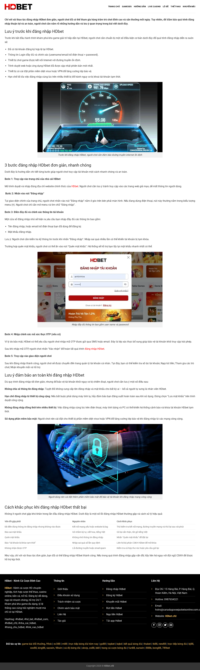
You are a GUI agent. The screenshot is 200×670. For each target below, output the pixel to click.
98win (58, 647)
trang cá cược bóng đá (114, 647)
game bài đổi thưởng (33, 643)
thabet (147, 643)
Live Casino (154, 6)
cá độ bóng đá (72, 647)
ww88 (33, 647)
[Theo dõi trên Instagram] (159, 625)
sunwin (140, 647)
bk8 (98, 647)
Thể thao (176, 6)
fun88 (131, 647)
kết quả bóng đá (133, 643)
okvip (85, 647)
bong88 (157, 647)
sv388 (57, 643)
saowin (50, 647)
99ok (49, 643)
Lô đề (165, 6)
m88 (64, 643)
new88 (162, 643)
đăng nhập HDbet (94, 348)
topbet (111, 643)
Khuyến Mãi (189, 6)
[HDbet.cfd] (18, 6)
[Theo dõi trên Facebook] (154, 625)
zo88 (92, 647)
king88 (41, 647)
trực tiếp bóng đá (177, 643)
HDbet (74, 186)
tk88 (155, 643)
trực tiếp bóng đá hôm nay (83, 643)
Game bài (127, 6)
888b (149, 647)
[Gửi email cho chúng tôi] (170, 625)
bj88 (191, 643)
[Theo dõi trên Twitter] (165, 625)
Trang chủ (114, 6)
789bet (166, 647)
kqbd (119, 643)
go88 (103, 643)
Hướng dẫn (140, 6)
